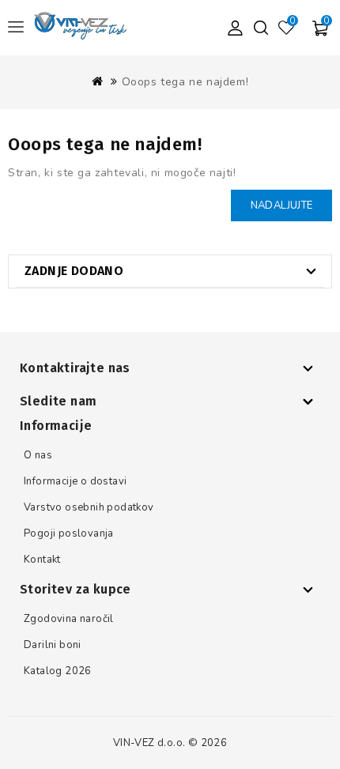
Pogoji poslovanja (69, 533)
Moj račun (235, 28)
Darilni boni (52, 645)
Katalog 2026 (58, 671)
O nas (38, 455)
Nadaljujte (281, 205)
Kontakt (42, 559)
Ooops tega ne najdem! (185, 81)
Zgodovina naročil (69, 619)
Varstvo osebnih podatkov (89, 507)
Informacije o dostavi (75, 481)
